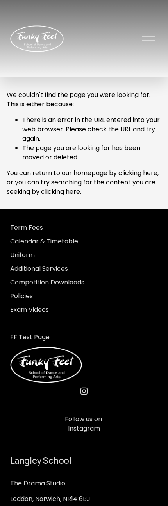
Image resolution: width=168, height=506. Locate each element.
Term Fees (26, 227)
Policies (21, 295)
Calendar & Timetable (44, 241)
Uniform (22, 254)
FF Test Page (30, 337)
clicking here (137, 172)
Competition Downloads (47, 282)
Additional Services (39, 268)
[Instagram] (84, 391)
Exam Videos (29, 309)
